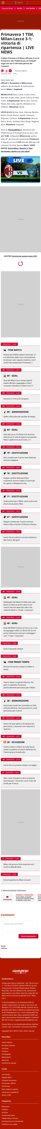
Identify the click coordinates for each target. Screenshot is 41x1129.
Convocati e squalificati (10, 1092)
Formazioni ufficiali (9, 1083)
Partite (19, 8)
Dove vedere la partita (10, 1089)
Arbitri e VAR (6, 1095)
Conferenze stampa (9, 1063)
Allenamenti (6, 1057)
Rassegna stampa (8, 1045)
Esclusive (5, 1048)
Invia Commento (28, 936)
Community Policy (8, 1115)
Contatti (5, 1109)
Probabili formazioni (9, 1080)
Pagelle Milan (7, 1077)
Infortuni (5, 1051)
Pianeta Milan (7, 8)
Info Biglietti (6, 1054)
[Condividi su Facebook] (6, 70)
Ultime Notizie (7, 1042)
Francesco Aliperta (21, 71)
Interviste (5, 1060)
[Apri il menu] (3, 2)
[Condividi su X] (10, 70)
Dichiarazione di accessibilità (12, 1121)
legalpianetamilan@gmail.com (26, 1020)
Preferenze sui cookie (9, 1124)
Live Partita (30, 8)
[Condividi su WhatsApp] (2, 70)
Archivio (5, 1112)
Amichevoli (6, 1086)
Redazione (5, 1106)
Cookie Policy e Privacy (10, 1118)
